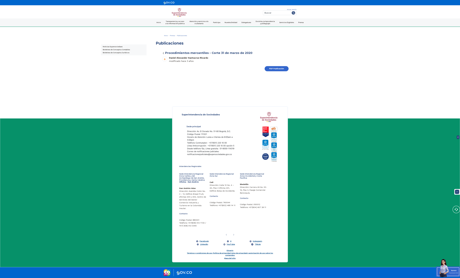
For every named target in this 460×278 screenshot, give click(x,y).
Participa (216, 22)
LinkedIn (204, 244)
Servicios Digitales (286, 22)
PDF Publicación (276, 69)
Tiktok (258, 244)
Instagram (257, 241)
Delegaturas (246, 22)
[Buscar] (293, 12)
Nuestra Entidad (231, 22)
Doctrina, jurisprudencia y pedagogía (265, 22)
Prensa (301, 22)
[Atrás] (163, 53)
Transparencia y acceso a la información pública (175, 22)
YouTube (231, 244)
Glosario (230, 250)
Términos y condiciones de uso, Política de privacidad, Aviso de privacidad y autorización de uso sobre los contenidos (230, 254)
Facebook (204, 241)
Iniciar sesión (291, 9)
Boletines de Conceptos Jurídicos (116, 53)
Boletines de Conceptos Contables (116, 50)
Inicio (158, 22)
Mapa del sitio (230, 258)
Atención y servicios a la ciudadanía (199, 22)
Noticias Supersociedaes (113, 47)
